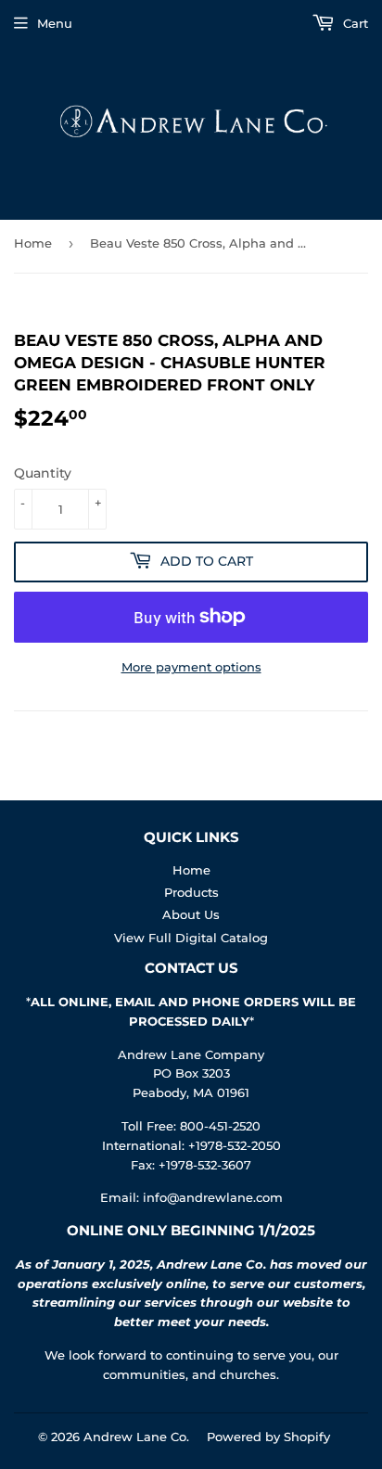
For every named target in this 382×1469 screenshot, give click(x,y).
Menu (54, 23)
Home (33, 243)
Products (191, 892)
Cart (353, 23)
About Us (191, 914)
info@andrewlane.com (213, 1197)
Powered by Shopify (268, 1436)
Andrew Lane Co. (136, 1436)
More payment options (191, 666)
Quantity (42, 473)
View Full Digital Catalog (191, 937)
